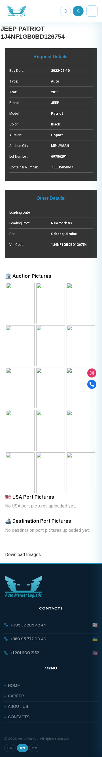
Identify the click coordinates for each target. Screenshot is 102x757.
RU (9, 747)
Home (14, 686)
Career (16, 696)
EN (22, 747)
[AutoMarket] (16, 11)
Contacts (18, 717)
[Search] (65, 11)
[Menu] (92, 11)
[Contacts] (91, 384)
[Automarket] (91, 373)
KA (34, 747)
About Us (18, 706)
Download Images (23, 554)
